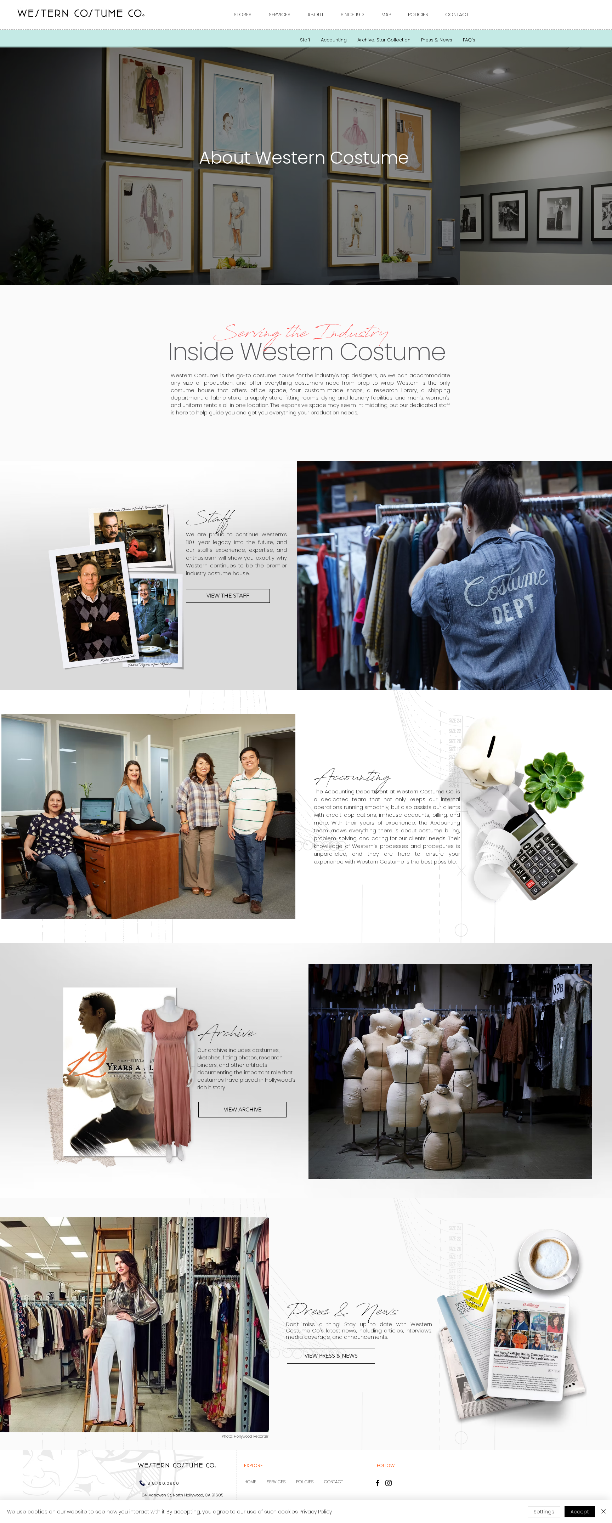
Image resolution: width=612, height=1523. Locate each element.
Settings (544, 1511)
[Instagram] (388, 1483)
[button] (246, 14)
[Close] (603, 1511)
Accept (580, 1511)
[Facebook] (377, 1483)
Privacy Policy (316, 1511)
